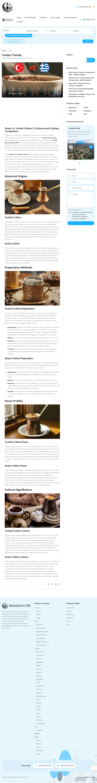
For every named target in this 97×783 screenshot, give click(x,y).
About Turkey (55, 18)
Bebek (38, 666)
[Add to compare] (91, 155)
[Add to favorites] (87, 155)
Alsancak (39, 730)
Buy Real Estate (30, 18)
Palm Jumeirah (41, 645)
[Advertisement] (32, 114)
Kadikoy (38, 693)
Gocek (38, 747)
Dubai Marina (40, 638)
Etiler (38, 683)
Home (19, 18)
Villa (85, 114)
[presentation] (71, 147)
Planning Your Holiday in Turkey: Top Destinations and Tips (82, 95)
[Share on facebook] (48, 584)
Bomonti (39, 676)
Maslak (38, 703)
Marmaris (39, 751)
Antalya (36, 608)
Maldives (37, 734)
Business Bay (40, 628)
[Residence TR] (7, 7)
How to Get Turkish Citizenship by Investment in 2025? (81, 90)
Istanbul (37, 649)
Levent (38, 700)
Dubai (36, 621)
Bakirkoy (39, 659)
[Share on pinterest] (59, 584)
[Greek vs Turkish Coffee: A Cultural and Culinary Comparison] (32, 80)
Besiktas (39, 669)
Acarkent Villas (74, 128)
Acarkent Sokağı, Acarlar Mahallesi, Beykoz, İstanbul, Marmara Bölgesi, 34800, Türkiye (80, 134)
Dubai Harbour (41, 635)
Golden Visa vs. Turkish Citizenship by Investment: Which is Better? (81, 79)
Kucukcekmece (41, 696)
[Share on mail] (55, 584)
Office (86, 108)
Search (70, 55)
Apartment (73, 108)
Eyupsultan (40, 686)
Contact (20, 22)
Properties (43, 18)
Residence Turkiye (16, 93)
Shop (70, 114)
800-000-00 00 (85, 7)
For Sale (72, 142)
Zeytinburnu (40, 723)
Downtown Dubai (42, 632)
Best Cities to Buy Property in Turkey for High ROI (79, 84)
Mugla (36, 737)
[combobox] (37, 31)
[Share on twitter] (52, 584)
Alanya (38, 611)
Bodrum (39, 740)
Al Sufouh (39, 625)
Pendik (38, 706)
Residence (87, 111)
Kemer (38, 615)
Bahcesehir (40, 655)
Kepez (38, 618)
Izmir (36, 727)
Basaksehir (40, 662)
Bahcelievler (40, 652)
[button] (94, 7)
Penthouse (72, 111)
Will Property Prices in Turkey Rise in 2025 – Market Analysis (82, 73)
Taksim (38, 717)
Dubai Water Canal (42, 642)
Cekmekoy (39, 679)
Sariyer (38, 710)
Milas (38, 754)
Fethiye (38, 744)
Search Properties (70, 18)
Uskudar (39, 720)
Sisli (37, 713)
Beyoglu (39, 672)
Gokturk (39, 689)
